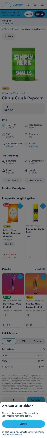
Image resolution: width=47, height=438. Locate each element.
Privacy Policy (37, 432)
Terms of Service (14, 434)
